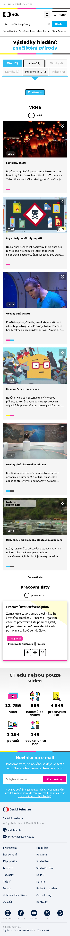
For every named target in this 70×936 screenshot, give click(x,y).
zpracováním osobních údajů (34, 796)
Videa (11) (34, 63)
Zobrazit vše (35, 577)
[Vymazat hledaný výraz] (49, 24)
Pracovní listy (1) (35, 72)
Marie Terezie (59, 31)
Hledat (59, 24)
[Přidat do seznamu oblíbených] (62, 126)
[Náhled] (35, 652)
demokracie (43, 31)
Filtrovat (37, 92)
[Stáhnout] (27, 652)
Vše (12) (12, 63)
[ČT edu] (11, 16)
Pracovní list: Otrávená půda (27, 607)
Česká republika (27, 31)
